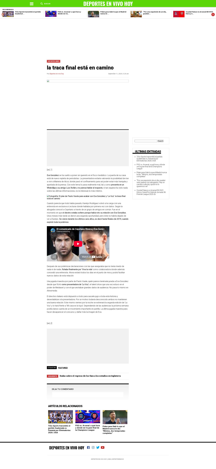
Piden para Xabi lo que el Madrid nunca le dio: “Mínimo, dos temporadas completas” (114, 429)
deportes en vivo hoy (57, 74)
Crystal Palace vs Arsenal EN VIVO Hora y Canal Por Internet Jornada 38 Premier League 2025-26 (151, 192)
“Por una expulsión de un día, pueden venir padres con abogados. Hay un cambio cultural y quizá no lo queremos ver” (151, 183)
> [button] (213, 14)
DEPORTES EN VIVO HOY (66, 447)
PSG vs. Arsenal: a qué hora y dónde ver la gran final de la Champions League (87, 427)
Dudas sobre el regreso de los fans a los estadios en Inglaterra (90, 376)
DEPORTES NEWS (53, 61)
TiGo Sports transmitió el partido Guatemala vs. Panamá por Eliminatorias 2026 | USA (59, 429)
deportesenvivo (118, 459)
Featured (63, 368)
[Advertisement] (108, 38)
